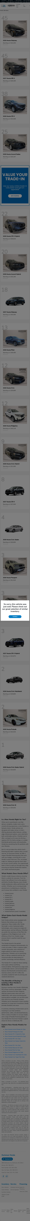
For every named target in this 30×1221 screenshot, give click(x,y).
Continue (15, 616)
